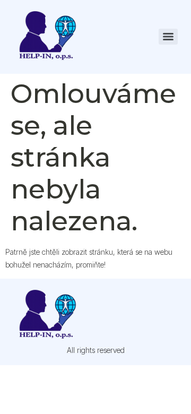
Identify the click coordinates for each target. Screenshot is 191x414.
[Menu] (168, 37)
